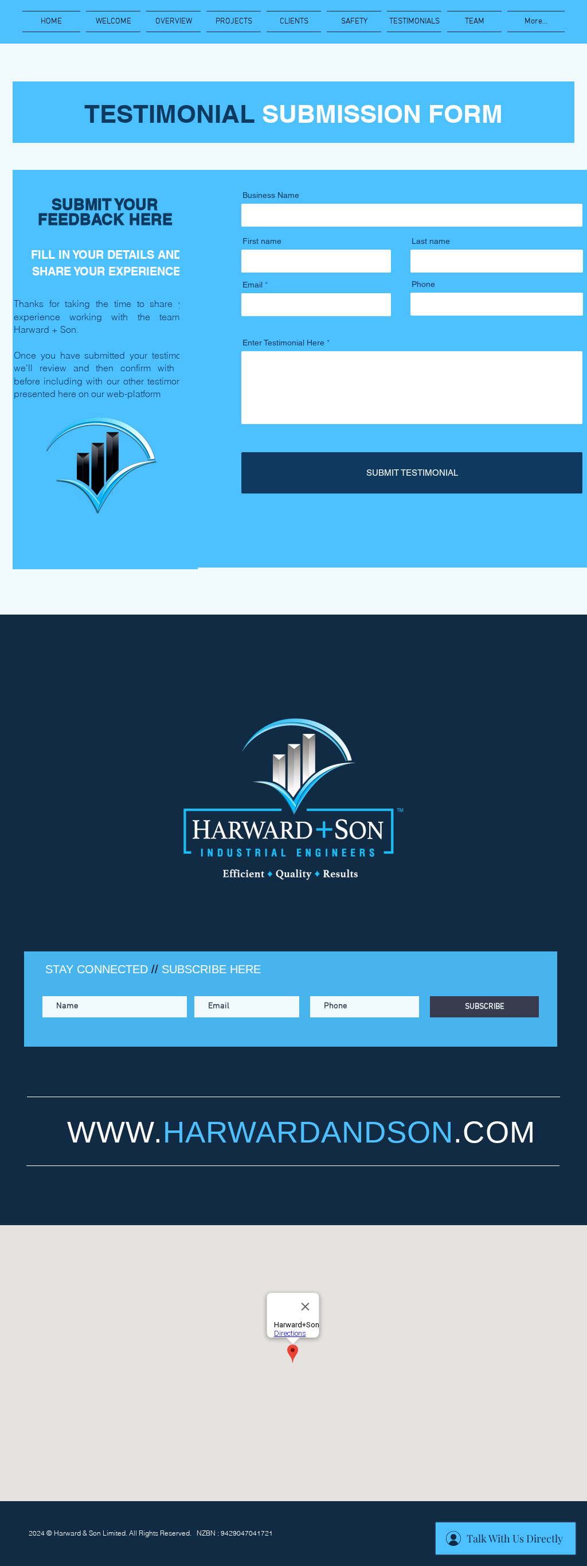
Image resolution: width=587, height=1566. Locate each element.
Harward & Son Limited (90, 1533)
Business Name (270, 195)
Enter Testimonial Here (284, 343)
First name (261, 241)
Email (252, 285)
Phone (423, 284)
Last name (431, 241)
